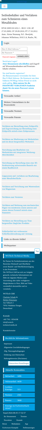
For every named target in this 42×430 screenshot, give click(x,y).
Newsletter (8, 420)
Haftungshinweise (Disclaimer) (15, 358)
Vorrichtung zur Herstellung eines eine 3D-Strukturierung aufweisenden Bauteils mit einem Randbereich (20, 165)
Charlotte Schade (9, 297)
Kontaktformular (9, 330)
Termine (24, 416)
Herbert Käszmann (10, 300)
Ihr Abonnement (10, 416)
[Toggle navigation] (4, 6)
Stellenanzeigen (29, 428)
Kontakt (19, 420)
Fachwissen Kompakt (10, 428)
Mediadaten (16, 424)
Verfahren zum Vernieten (12, 197)
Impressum (8, 344)
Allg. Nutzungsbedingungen (14, 351)
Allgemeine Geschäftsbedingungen (17, 347)
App (26, 424)
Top (37, 251)
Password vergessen (9, 57)
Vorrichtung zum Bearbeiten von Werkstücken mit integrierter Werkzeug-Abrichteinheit (18, 152)
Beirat (4, 424)
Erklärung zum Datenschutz (14, 355)
